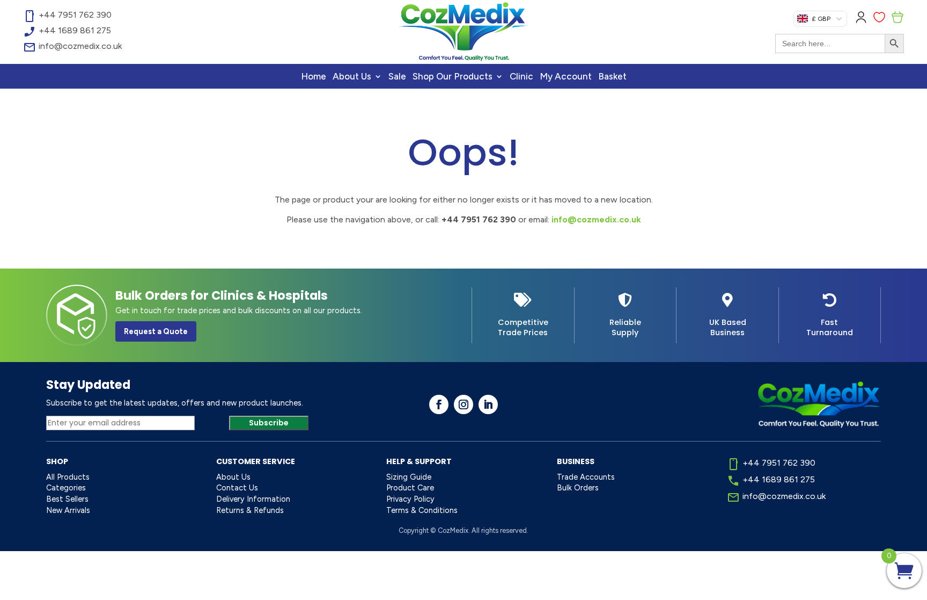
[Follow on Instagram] (463, 404)
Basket (612, 77)
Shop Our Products (452, 77)
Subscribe (269, 422)
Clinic (521, 77)
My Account (566, 77)
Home (313, 77)
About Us (352, 77)
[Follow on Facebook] (438, 404)
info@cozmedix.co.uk (596, 219)
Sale (397, 77)
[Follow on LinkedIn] (488, 404)
